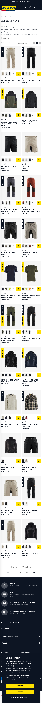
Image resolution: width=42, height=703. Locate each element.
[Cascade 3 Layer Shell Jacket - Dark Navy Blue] (9, 115)
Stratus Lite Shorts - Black (9, 251)
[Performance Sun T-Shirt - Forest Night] (6, 286)
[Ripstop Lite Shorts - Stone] (9, 159)
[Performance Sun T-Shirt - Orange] (29, 286)
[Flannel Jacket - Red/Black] (25, 413)
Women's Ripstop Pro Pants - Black (28, 505)
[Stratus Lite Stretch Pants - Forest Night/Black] (9, 202)
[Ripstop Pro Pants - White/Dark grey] (6, 73)
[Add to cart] (18, 73)
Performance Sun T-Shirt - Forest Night (30, 294)
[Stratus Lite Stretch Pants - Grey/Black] (2, 202)
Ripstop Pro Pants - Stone (8, 81)
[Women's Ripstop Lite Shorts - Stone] (25, 455)
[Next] (33, 565)
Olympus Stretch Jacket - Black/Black (10, 376)
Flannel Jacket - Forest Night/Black (29, 420)
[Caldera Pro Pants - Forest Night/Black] (2, 329)
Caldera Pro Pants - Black (28, 336)
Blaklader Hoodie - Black (30, 547)
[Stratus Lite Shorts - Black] (2, 244)
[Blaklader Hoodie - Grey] (29, 540)
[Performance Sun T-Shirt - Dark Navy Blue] (2, 286)
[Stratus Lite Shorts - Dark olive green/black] (9, 244)
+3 (13, 73)
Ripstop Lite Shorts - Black (9, 167)
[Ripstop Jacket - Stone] (2, 413)
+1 (13, 115)
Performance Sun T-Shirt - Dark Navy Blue (10, 294)
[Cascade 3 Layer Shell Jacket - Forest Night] (6, 115)
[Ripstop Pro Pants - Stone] (2, 73)
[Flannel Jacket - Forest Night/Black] (22, 413)
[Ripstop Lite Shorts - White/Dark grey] (6, 159)
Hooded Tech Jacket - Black (9, 463)
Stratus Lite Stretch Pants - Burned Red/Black (30, 209)
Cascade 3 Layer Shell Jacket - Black (28, 121)
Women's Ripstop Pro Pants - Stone (9, 547)
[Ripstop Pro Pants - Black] (22, 73)
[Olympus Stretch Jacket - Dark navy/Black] (9, 371)
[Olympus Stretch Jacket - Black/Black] (2, 371)
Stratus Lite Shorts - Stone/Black (29, 251)
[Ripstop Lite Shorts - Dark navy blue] (29, 159)
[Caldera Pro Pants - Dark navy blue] (6, 329)
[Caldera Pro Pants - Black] (9, 329)
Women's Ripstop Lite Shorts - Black (28, 463)
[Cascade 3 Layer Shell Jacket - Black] (22, 115)
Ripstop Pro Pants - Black (28, 81)
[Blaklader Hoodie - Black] (22, 540)
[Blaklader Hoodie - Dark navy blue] (25, 540)
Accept (19, 686)
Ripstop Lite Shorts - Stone (29, 167)
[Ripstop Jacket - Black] (9, 413)
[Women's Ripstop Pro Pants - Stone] (25, 497)
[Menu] (38, 6)
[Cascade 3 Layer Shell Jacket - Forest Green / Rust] (2, 115)
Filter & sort (5, 43)
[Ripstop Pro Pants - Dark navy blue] (9, 73)
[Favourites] (28, 6)
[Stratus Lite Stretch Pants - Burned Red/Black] (22, 202)
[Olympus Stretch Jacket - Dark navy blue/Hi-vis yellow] (6, 371)
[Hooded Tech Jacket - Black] (2, 455)
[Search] (23, 6)
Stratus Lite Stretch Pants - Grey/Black (9, 209)
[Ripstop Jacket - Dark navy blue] (6, 413)
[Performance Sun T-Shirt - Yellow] (9, 286)
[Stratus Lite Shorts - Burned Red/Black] (29, 244)
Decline (19, 692)
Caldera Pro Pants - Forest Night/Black (8, 336)
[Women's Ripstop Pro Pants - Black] (22, 497)
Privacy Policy (11, 680)
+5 (13, 201)
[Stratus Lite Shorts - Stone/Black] (6, 244)
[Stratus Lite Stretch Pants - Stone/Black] (6, 202)
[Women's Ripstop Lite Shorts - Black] (22, 455)
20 (26, 565)
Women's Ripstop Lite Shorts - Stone (9, 505)
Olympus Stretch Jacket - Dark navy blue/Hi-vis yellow (30, 377)
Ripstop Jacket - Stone (9, 420)
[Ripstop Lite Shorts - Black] (2, 159)
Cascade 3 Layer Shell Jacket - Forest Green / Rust (9, 123)
